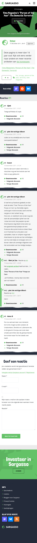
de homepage (23, 61)
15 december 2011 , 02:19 (12, 199)
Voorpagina (19, 9)
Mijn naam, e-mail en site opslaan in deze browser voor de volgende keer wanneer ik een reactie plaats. (18, 402)
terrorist (23, 78)
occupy (21, 75)
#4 (27, 260)
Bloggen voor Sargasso (12, 498)
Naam (4, 376)
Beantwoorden (11, 116)
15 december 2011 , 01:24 (12, 166)
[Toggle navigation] (34, 3)
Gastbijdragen (8, 508)
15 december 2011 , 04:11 (12, 296)
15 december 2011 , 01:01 (12, 108)
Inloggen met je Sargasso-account (13, 372)
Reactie (4, 408)
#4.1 (12, 293)
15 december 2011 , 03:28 (12, 263)
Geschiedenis (8, 490)
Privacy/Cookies (9, 501)
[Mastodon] (4, 519)
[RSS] (16, 519)
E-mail (4, 386)
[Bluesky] (10, 519)
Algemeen (30, 43)
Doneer (18, 471)
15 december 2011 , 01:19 (12, 134)
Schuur (12, 41)
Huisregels (7, 505)
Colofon (6, 494)
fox (17, 75)
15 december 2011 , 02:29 (12, 319)
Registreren (30, 372)
